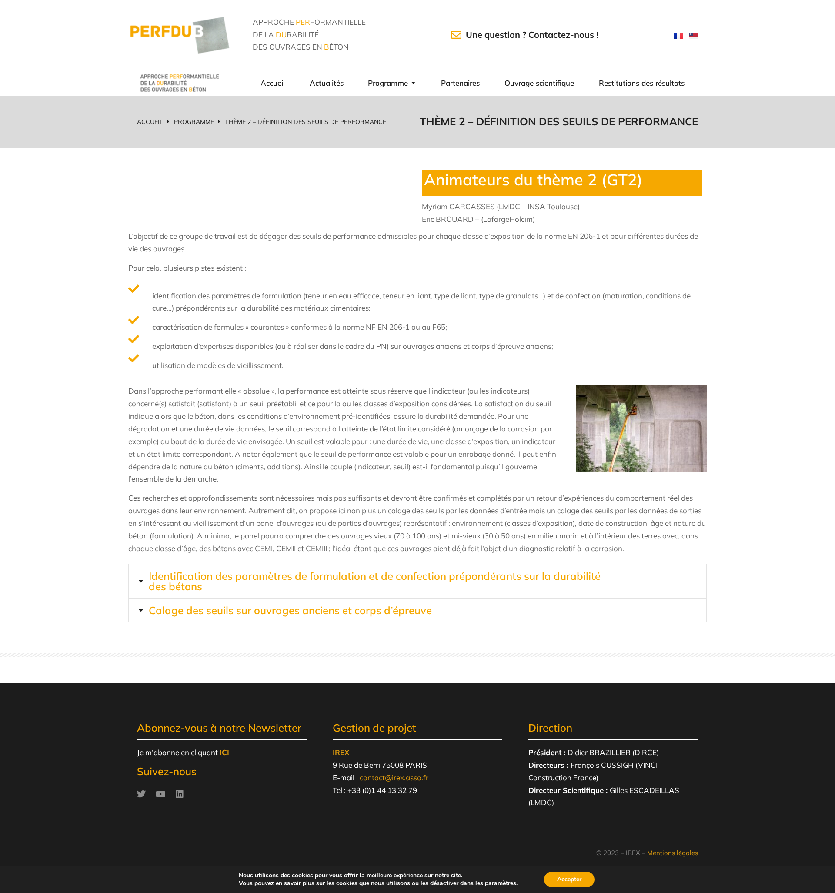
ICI (224, 752)
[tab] (417, 581)
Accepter (569, 879)
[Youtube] (160, 794)
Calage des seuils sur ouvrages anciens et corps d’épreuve (290, 610)
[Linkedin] (179, 794)
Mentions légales (672, 853)
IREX (341, 752)
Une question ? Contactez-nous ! (532, 34)
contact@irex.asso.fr (394, 777)
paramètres (500, 883)
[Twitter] (141, 794)
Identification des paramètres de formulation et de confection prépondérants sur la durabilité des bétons (375, 581)
